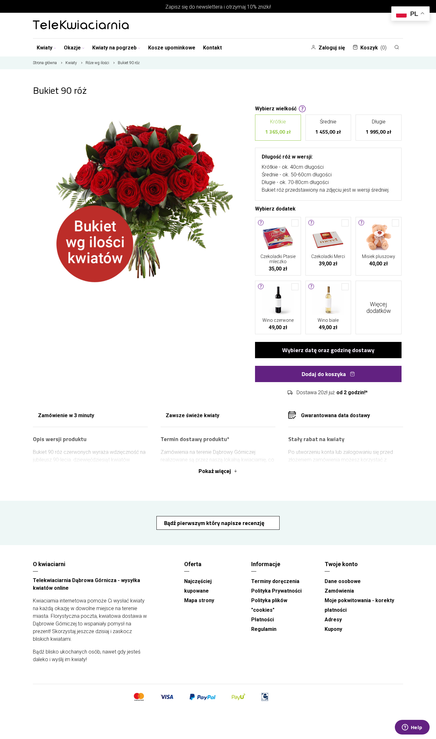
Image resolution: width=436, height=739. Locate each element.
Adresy (333, 620)
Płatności (262, 620)
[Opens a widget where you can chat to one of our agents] (412, 728)
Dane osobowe (343, 581)
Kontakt (212, 48)
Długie (378, 127)
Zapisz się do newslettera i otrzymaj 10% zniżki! (218, 7)
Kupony (333, 629)
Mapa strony (199, 600)
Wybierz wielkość (276, 108)
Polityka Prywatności (276, 591)
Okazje (72, 48)
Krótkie (278, 127)
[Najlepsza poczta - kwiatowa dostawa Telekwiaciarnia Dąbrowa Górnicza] (81, 25)
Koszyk (373, 48)
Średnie (328, 127)
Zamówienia (339, 591)
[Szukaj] (396, 47)
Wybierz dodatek (275, 208)
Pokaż (215, 471)
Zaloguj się (332, 48)
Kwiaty (44, 48)
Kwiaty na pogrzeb (114, 48)
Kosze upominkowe (171, 48)
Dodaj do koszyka (324, 374)
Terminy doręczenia (275, 581)
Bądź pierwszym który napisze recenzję (215, 523)
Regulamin (263, 629)
